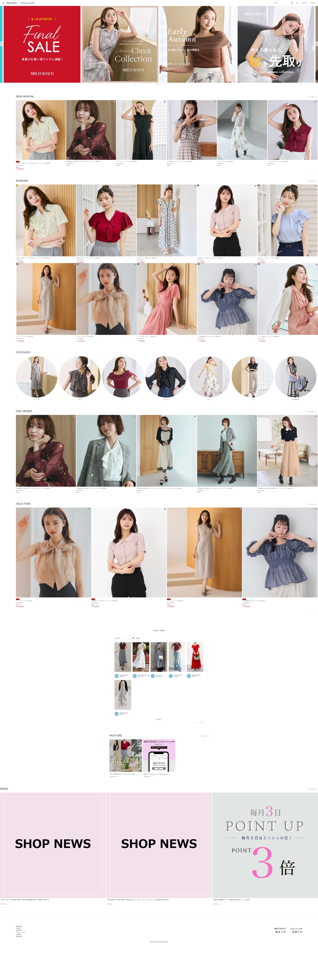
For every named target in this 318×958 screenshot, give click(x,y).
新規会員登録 (19, 926)
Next (315, 172)
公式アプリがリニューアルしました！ (157, 774)
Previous (305, 172)
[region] (159, 44)
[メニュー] (3, 3)
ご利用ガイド (19, 928)
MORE (159, 719)
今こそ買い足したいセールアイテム (122, 774)
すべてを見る (311, 96)
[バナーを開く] (42, 44)
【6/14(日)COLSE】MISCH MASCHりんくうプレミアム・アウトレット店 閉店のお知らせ (138, 900)
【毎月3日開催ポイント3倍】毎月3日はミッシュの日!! (231, 900)
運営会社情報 (19, 936)
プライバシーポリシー (21, 932)
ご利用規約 (18, 934)
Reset (138, 638)
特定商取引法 (19, 930)
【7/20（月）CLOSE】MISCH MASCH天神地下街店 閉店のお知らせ (25, 900)
